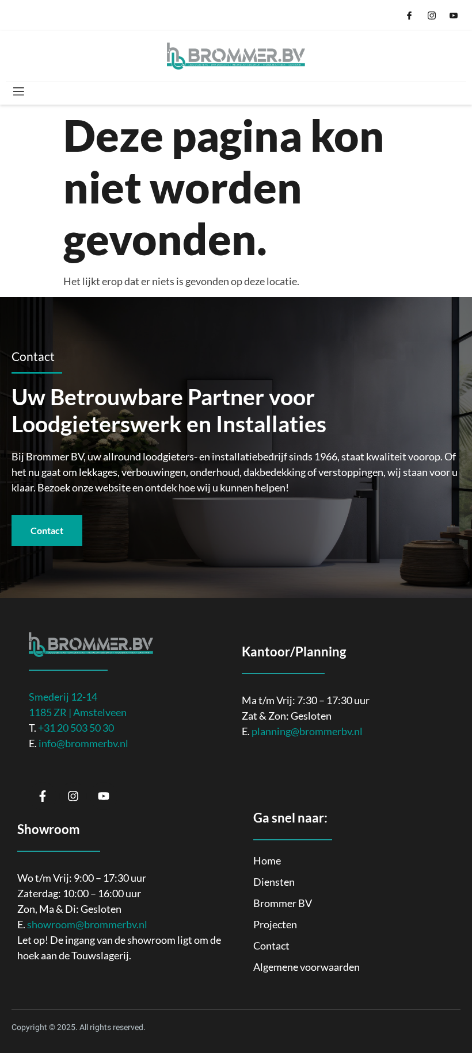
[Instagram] (73, 796)
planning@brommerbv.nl (307, 731)
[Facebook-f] (42, 796)
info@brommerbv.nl (83, 743)
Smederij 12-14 (63, 696)
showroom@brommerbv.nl (87, 924)
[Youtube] (103, 796)
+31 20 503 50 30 (76, 727)
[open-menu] (18, 91)
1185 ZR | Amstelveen (78, 712)
